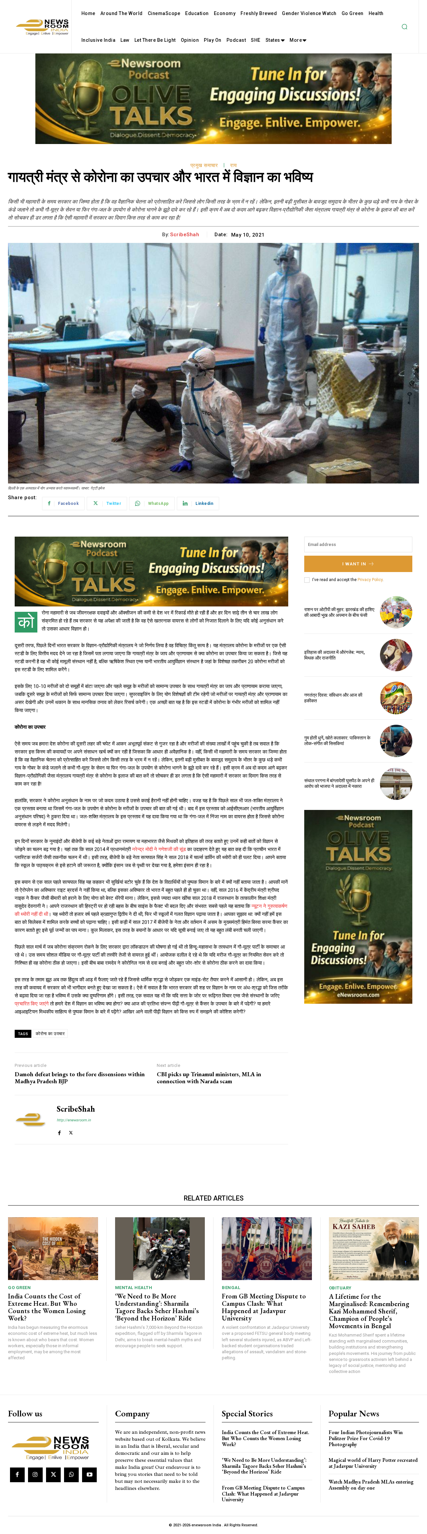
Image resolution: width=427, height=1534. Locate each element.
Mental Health (133, 1287)
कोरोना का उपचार (50, 1033)
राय (233, 165)
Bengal (231, 1287)
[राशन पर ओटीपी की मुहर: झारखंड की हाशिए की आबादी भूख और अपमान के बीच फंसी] (396, 612)
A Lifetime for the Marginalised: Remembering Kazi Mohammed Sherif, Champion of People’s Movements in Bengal (369, 1311)
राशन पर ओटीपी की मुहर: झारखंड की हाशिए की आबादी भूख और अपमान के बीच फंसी (339, 612)
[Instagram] (35, 1475)
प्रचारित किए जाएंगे (32, 1004)
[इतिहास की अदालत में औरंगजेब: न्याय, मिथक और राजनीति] (396, 655)
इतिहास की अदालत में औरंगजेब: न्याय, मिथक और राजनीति (334, 655)
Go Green (19, 1287)
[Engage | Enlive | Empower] (52, 1447)
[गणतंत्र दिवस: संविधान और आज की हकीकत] (396, 698)
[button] (404, 26)
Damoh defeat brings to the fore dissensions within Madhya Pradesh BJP (80, 1078)
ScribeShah (184, 235)
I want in (354, 563)
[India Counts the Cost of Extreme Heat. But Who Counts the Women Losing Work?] (53, 1248)
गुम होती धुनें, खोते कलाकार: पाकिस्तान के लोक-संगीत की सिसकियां (337, 740)
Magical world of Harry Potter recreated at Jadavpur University (373, 1463)
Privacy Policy (370, 579)
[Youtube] (89, 1475)
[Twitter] (70, 1131)
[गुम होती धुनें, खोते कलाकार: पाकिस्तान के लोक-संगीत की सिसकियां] (396, 741)
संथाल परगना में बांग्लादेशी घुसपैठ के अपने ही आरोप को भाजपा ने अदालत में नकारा (339, 783)
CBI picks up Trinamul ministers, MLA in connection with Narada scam (209, 1078)
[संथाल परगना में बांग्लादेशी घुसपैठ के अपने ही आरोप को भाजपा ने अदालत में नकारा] (396, 784)
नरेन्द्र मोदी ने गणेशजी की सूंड (159, 849)
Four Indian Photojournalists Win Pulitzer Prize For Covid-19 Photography (366, 1438)
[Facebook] (59, 1131)
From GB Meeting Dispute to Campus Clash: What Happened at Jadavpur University (264, 1307)
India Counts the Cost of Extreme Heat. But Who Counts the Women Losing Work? (47, 1307)
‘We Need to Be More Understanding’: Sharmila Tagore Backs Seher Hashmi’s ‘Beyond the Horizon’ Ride (157, 1307)
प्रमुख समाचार (204, 165)
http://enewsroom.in (74, 1120)
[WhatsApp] (71, 1475)
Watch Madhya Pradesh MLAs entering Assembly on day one (371, 1484)
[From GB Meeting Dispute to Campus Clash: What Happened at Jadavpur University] (267, 1248)
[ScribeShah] (31, 1119)
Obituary (340, 1288)
